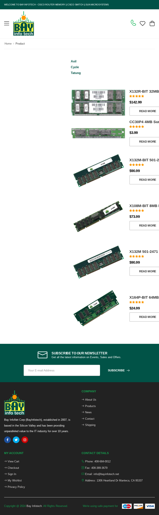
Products (90, 406)
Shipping (89, 425)
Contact (89, 418)
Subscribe (116, 370)
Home (8, 43)
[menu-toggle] (6, 23)
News (88, 412)
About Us (90, 399)
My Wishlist (14, 480)
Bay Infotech (34, 506)
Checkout (13, 467)
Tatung (76, 73)
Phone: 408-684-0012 (97, 461)
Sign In (11, 474)
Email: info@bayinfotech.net (101, 474)
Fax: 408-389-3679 (95, 467)
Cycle (75, 67)
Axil (73, 61)
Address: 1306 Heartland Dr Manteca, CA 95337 (113, 480)
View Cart (13, 461)
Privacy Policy (16, 486)
